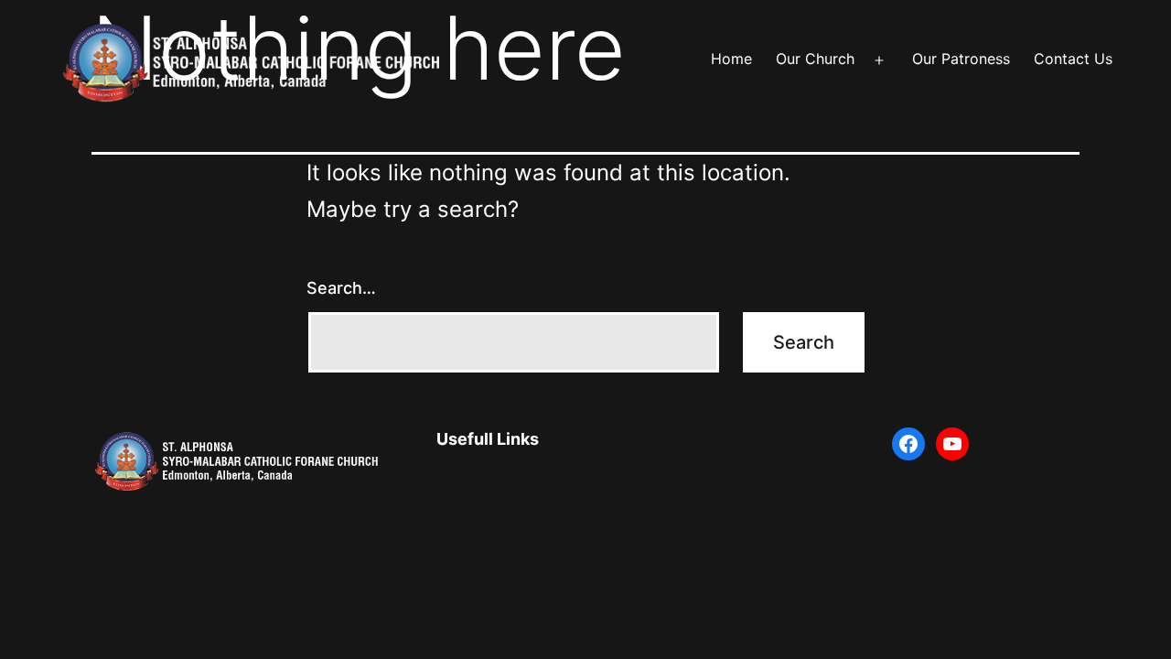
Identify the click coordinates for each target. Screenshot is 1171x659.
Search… (341, 287)
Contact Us (1073, 58)
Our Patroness (961, 58)
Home (731, 58)
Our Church (815, 58)
